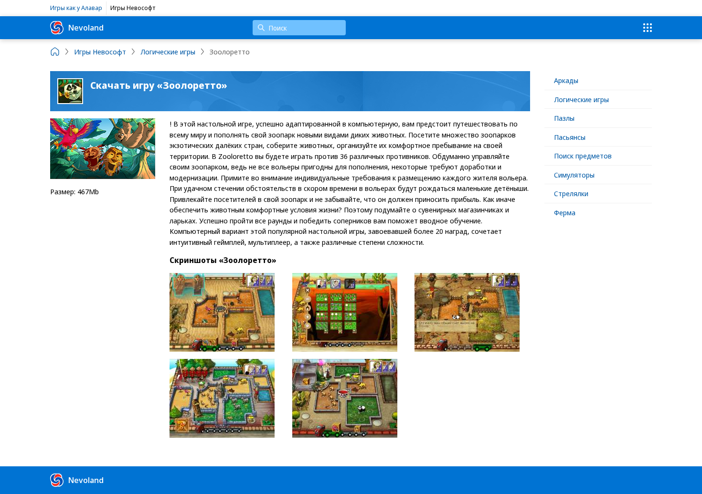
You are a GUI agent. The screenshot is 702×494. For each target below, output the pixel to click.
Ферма (564, 212)
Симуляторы (574, 174)
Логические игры (581, 99)
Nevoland (86, 27)
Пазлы (564, 118)
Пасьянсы (569, 137)
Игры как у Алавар (76, 7)
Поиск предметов (583, 155)
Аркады (566, 80)
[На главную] (55, 51)
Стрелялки (571, 193)
